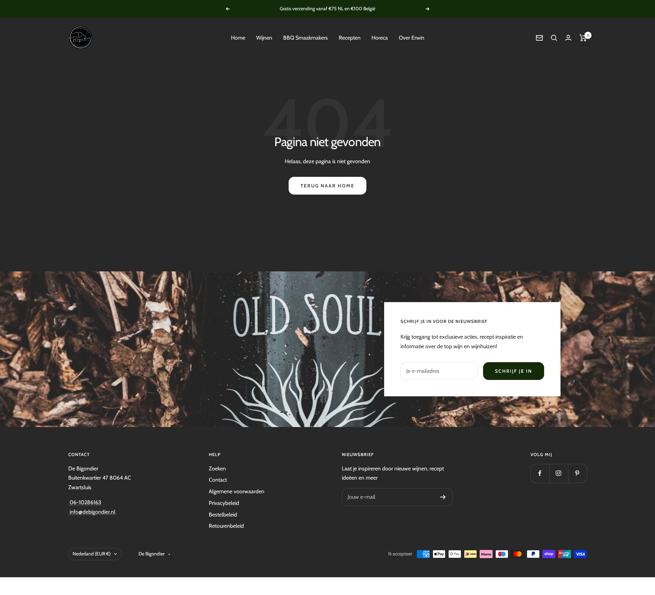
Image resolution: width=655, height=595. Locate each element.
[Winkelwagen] (583, 37)
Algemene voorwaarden (236, 491)
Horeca (380, 37)
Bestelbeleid (223, 514)
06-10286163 (84, 502)
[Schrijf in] (443, 497)
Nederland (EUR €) (92, 554)
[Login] (568, 38)
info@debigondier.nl (91, 512)
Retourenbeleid (226, 526)
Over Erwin (411, 37)
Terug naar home (327, 186)
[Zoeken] (554, 38)
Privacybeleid (224, 503)
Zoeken (217, 468)
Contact (218, 480)
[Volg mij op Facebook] (539, 473)
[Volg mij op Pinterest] (577, 473)
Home (238, 37)
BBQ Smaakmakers (305, 37)
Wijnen (264, 37)
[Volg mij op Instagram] (558, 473)
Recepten (350, 37)
